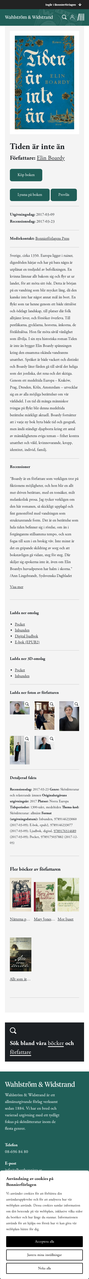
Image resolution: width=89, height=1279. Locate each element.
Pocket (20, 624)
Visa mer (16, 587)
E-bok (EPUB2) (27, 642)
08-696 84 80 (16, 1151)
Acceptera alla (44, 1241)
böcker (56, 1043)
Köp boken (26, 175)
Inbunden (22, 630)
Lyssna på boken (30, 194)
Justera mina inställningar (44, 1255)
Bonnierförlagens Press (52, 238)
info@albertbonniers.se (23, 1170)
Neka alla (44, 1268)
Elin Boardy (51, 158)
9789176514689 (65, 831)
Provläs (63, 194)
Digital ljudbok (26, 636)
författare (20, 1052)
